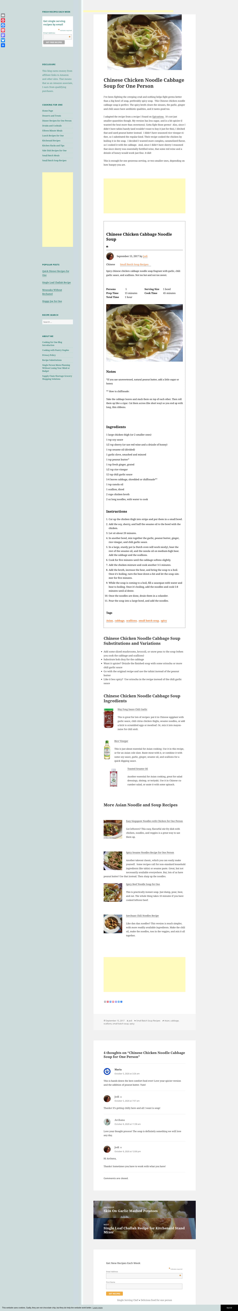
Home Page (47, 110)
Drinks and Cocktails (52, 125)
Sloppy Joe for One (52, 301)
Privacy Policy (49, 355)
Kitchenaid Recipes (51, 140)
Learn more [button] (98, 1308)
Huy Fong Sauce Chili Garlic (132, 709)
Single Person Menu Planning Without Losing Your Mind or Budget (56, 368)
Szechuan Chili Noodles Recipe (142, 915)
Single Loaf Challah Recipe (56, 282)
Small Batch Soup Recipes (54, 160)
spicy (164, 620)
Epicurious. (158, 116)
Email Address (57, 33)
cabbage (119, 620)
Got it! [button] (229, 1308)
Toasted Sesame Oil (137, 768)
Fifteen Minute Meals (52, 130)
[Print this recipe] (107, 246)
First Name (110, 1282)
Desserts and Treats (51, 115)
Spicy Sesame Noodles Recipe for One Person (150, 852)
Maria (118, 1069)
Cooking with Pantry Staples (55, 350)
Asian (109, 620)
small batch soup (149, 620)
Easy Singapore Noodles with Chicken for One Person (154, 821)
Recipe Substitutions (52, 360)
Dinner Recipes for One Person (57, 120)
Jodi (145, 256)
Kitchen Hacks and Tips (53, 145)
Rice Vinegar (121, 740)
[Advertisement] (57, 209)
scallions (131, 620)
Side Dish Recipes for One (54, 150)
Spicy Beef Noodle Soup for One (143, 884)
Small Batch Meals (51, 155)
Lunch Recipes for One (53, 135)
